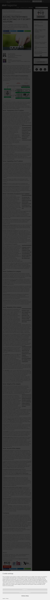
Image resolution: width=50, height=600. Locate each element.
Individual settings (25, 595)
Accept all (25, 589)
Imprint (4, 598)
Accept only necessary (25, 592)
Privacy (7, 598)
